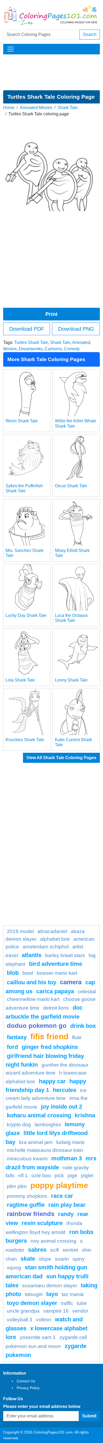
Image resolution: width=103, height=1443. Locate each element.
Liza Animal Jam (36, 1142)
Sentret (70, 1250)
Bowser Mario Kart (57, 973)
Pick (59, 1175)
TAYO (52, 1294)
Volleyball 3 (19, 1319)
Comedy (72, 349)
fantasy (17, 1037)
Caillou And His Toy (31, 982)
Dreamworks (31, 349)
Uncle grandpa (23, 1311)
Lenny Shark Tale (71, 680)
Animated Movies (36, 107)
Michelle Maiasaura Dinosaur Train (45, 1150)
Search (89, 34)
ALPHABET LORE (55, 939)
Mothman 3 (66, 1158)
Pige (72, 1175)
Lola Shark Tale (20, 680)
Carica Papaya (55, 991)
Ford (12, 1047)
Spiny (79, 1259)
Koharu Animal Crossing (39, 1115)
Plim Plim (17, 1186)
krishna (85, 1115)
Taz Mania (73, 1294)
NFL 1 (23, 1175)
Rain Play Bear (67, 1204)
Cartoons (53, 349)
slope (45, 1259)
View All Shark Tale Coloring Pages (61, 757)
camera (71, 982)
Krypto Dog (19, 1124)
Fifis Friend (49, 1036)
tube (82, 1303)
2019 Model (20, 931)
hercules (64, 1090)
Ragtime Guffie (26, 1204)
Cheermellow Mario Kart (33, 999)
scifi (54, 1250)
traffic (67, 1303)
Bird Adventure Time (55, 964)
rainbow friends (30, 1213)
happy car (52, 1081)
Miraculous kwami (27, 1158)
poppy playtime (59, 1185)
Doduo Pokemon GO (37, 1025)
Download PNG (76, 329)
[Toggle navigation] (10, 49)
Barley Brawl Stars (65, 955)
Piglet (87, 1175)
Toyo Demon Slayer (32, 1303)
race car (62, 1196)
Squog (14, 1267)
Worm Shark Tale (22, 421)
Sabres (37, 1249)
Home (9, 107)
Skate (28, 1258)
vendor (80, 1311)
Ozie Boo (41, 1175)
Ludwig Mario (70, 1142)
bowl (27, 973)
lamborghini (48, 1124)
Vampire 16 (56, 1311)
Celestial (87, 991)
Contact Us (26, 1381)
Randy (66, 1214)
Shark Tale (68, 107)
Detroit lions (56, 1008)
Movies (10, 349)
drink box (83, 1026)
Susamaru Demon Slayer (49, 1285)
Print (51, 314)
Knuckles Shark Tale (25, 739)
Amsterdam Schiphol (46, 946)
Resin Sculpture (42, 1223)
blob (13, 972)
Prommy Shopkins (27, 1196)
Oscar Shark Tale (71, 486)
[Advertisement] (51, 72)
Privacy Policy (28, 1388)
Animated (81, 342)
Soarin (62, 1259)
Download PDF (26, 329)
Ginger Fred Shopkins (50, 1047)
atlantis (31, 955)
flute (77, 1037)
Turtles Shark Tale (31, 342)
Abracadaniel (52, 931)
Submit (89, 1416)
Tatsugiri (34, 1294)
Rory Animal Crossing (53, 1241)
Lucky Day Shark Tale (26, 615)
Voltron (43, 1319)
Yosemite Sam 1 (38, 1337)
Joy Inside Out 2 (61, 1106)
